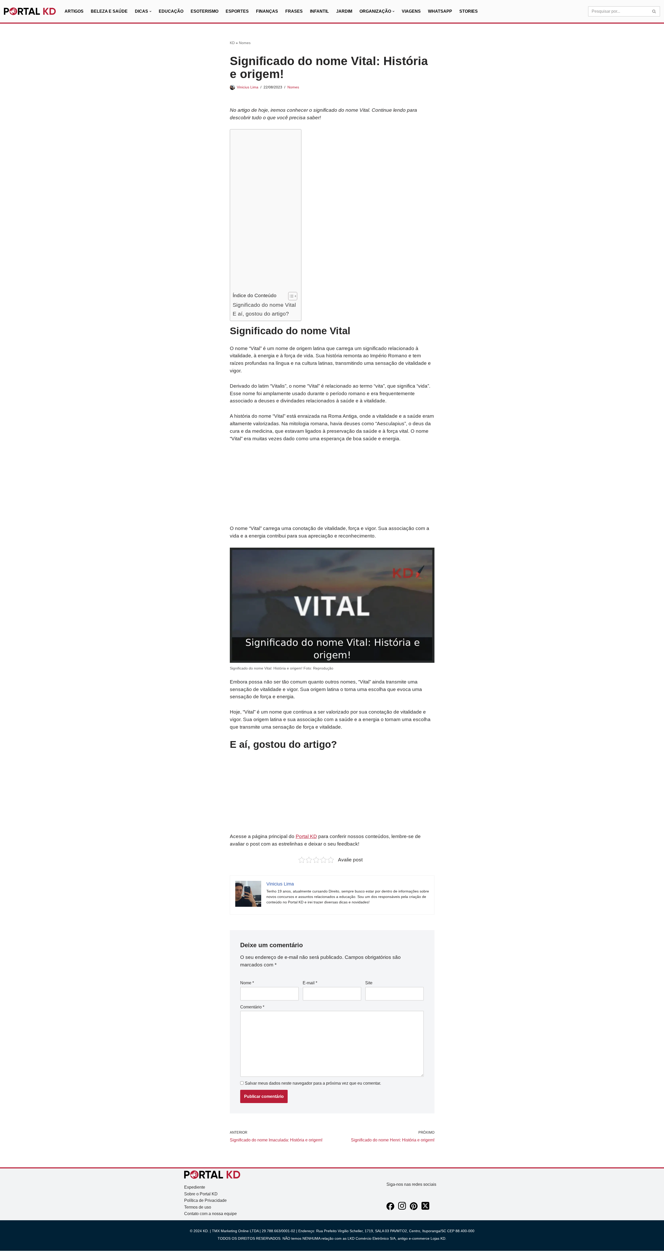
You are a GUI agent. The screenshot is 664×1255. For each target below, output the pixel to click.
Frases (294, 11)
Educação (171, 11)
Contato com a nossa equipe (210, 1213)
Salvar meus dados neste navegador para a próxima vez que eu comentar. (313, 1083)
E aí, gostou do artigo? (261, 314)
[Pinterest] (414, 1209)
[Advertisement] (264, 212)
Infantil (319, 11)
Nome (247, 983)
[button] (150, 11)
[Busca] (654, 11)
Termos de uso (197, 1207)
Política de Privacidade (205, 1200)
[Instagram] (402, 1209)
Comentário (252, 1007)
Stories (468, 11)
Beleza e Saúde (109, 11)
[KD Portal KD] (30, 11)
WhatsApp (440, 11)
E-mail (310, 983)
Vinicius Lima (247, 87)
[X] (425, 1209)
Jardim (344, 11)
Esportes (237, 11)
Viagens (411, 11)
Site (368, 983)
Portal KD (306, 836)
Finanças (267, 11)
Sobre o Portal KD (201, 1194)
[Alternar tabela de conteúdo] (290, 296)
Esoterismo (204, 11)
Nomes (245, 43)
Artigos (74, 11)
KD (232, 43)
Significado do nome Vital (264, 305)
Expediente (194, 1187)
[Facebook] (390, 1209)
